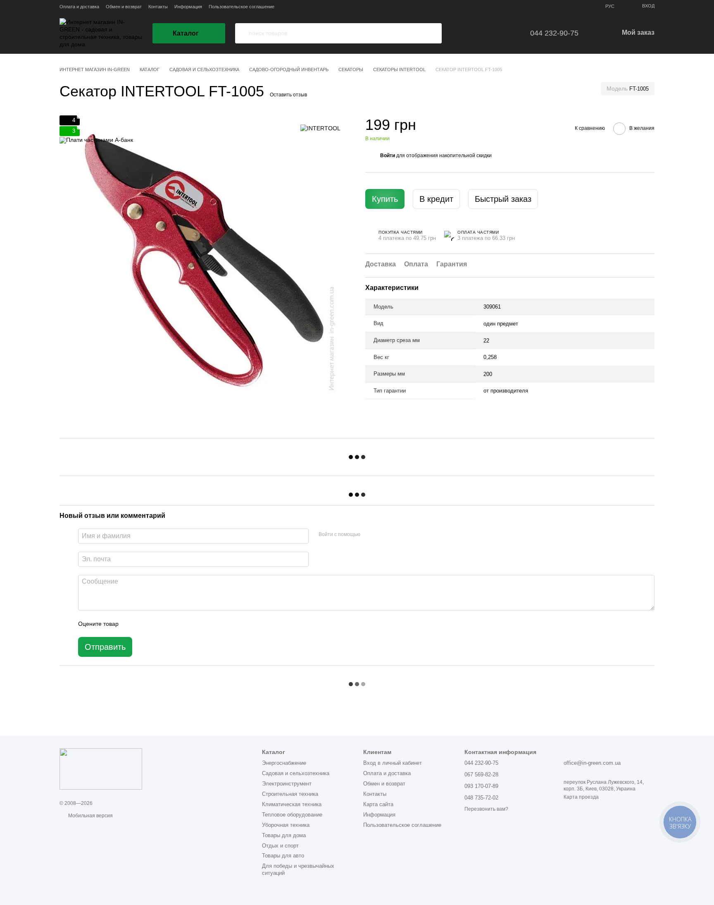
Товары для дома (284, 835)
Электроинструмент (287, 784)
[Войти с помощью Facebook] (369, 535)
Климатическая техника (291, 804)
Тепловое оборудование (292, 815)
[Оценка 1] (132, 624)
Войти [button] (387, 156)
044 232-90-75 (554, 33)
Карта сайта (378, 804)
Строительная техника (290, 794)
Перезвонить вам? (486, 809)
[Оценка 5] (185, 624)
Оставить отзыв (288, 95)
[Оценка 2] (145, 624)
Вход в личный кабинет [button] (392, 763)
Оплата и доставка (79, 6)
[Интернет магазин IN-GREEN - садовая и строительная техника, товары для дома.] (101, 768)
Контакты (158, 6)
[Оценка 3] (158, 624)
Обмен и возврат (124, 6)
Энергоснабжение (284, 763)
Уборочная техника (285, 825)
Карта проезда (581, 797)
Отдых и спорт (280, 846)
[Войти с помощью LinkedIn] (396, 535)
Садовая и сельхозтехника (295, 773)
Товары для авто (283, 855)
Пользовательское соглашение (241, 6)
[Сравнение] (501, 33)
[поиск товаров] (241, 33)
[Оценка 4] (171, 624)
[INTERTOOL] (320, 128)
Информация (188, 6)
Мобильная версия (90, 816)
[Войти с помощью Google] (383, 535)
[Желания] (478, 33)
